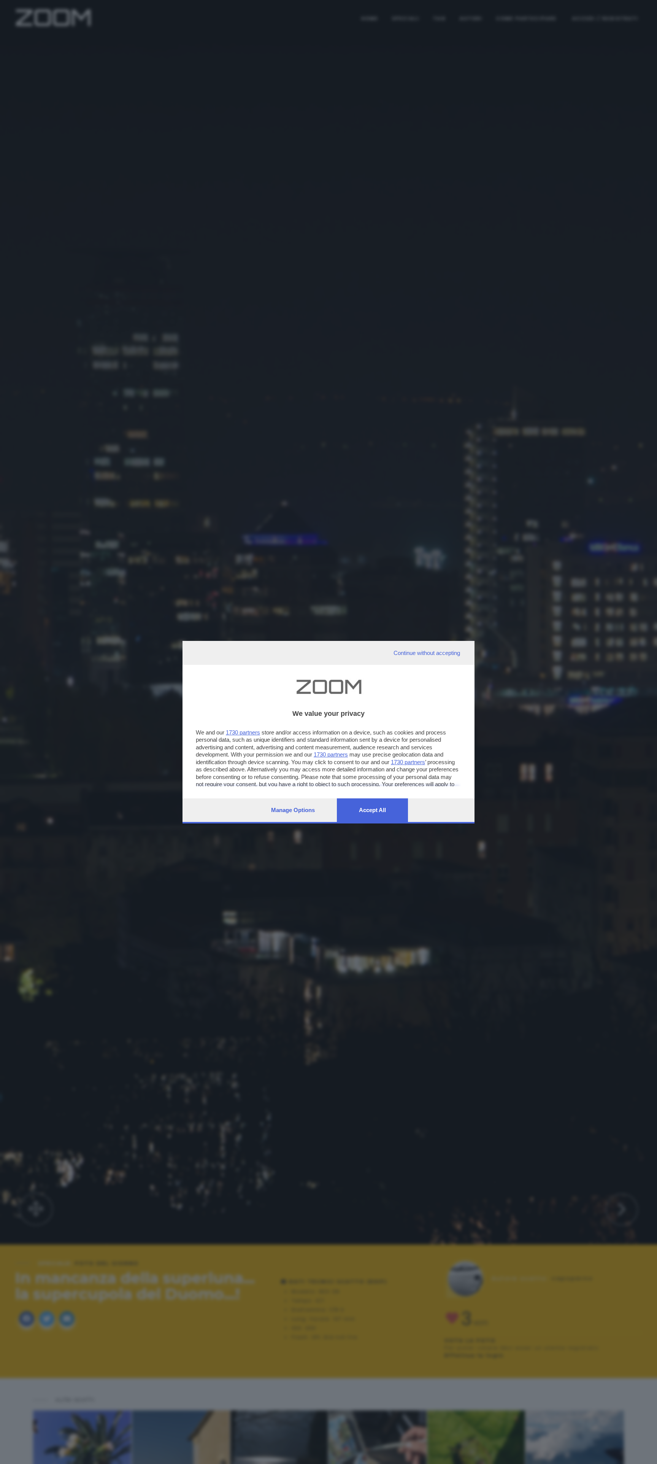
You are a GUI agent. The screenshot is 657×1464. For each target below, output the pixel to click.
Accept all (372, 810)
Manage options (293, 810)
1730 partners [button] (243, 732)
